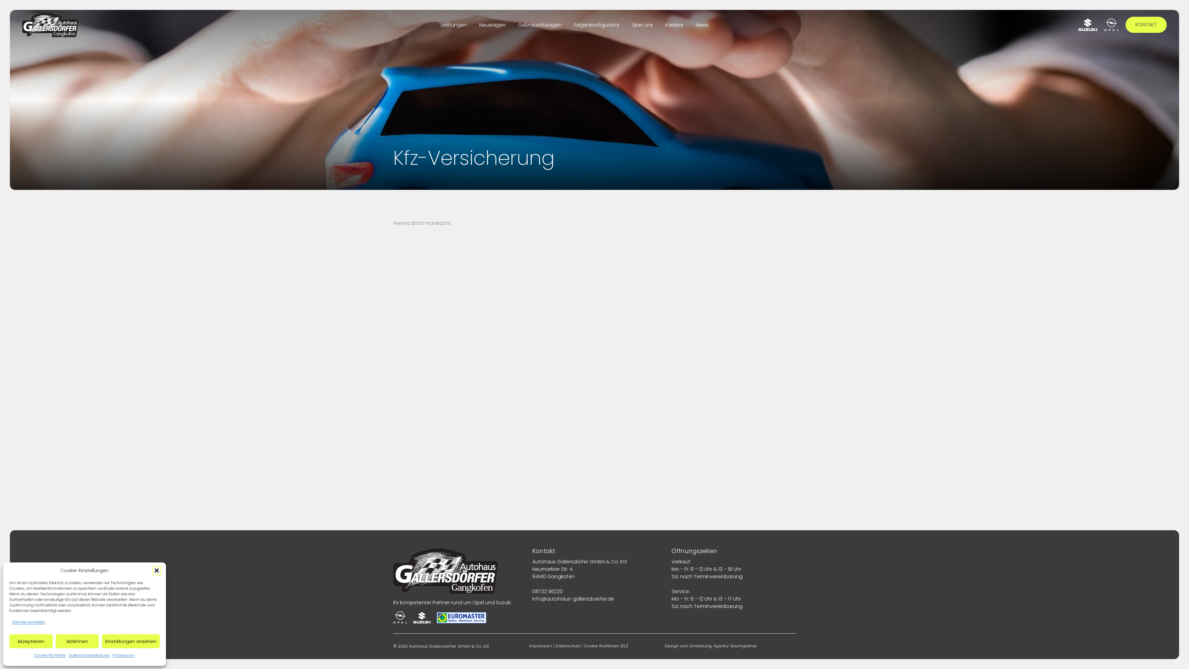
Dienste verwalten (28, 622)
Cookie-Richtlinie (50, 655)
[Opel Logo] (1111, 25)
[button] (157, 570)
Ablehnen (77, 641)
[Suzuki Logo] (1087, 25)
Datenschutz (567, 646)
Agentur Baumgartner (735, 646)
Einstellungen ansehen (130, 641)
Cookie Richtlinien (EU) (606, 646)
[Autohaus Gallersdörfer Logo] (50, 24)
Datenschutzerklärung (89, 655)
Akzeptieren (30, 641)
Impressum (124, 655)
